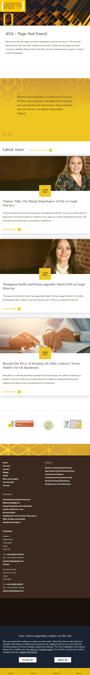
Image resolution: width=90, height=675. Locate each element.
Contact (6, 485)
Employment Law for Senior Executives (20, 516)
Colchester (7, 531)
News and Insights (10, 479)
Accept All (27, 660)
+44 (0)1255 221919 (14, 584)
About (5, 476)
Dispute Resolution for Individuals (17, 506)
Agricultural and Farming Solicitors (60, 471)
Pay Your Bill (8, 482)
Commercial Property (54, 474)
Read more (9, 229)
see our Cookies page (41, 649)
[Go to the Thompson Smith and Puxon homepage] (13, 6)
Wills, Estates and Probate (14, 519)
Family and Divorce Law (13, 509)
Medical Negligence (11, 503)
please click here (28, 652)
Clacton (6, 564)
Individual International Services (16, 499)
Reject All (63, 660)
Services (6, 466)
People (6, 472)
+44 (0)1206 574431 (15, 554)
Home (5, 463)
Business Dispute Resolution (57, 481)
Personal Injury (9, 512)
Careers (6, 469)
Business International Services (58, 468)
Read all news (38, 150)
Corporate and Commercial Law (58, 477)
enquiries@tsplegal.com (13, 561)
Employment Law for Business (58, 484)
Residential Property (11, 522)
